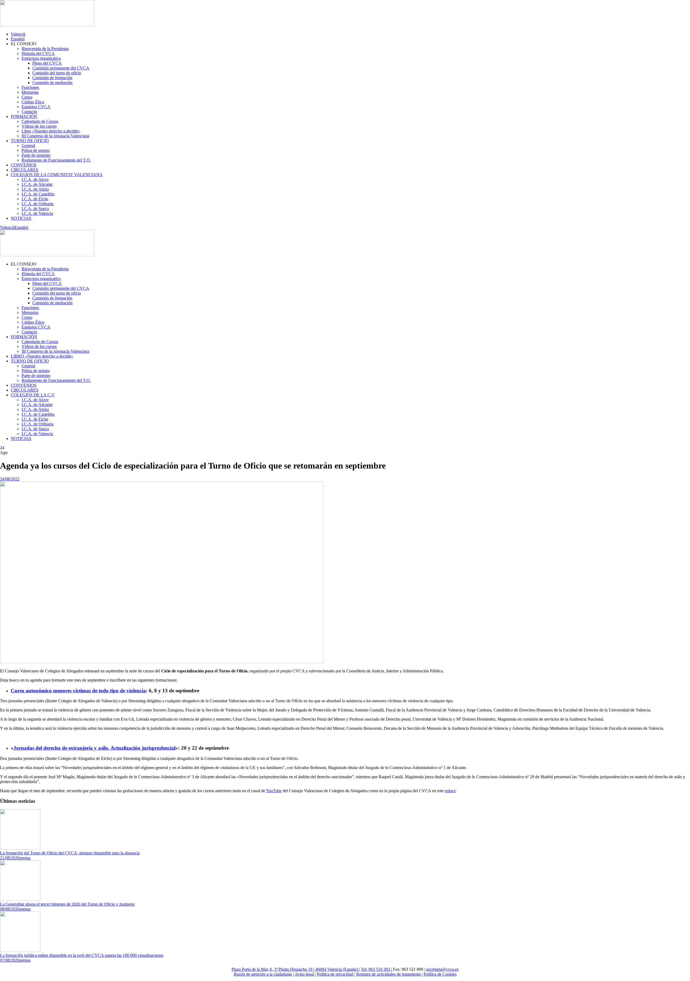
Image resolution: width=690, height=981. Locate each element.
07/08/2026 (9, 960)
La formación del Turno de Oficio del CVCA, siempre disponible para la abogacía (70, 853)
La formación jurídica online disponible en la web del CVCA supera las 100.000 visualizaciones (81, 955)
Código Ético (33, 102)
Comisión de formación (52, 77)
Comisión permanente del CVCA (60, 68)
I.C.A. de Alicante (37, 184)
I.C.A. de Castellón (38, 194)
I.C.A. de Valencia (37, 213)
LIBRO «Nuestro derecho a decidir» (42, 356)
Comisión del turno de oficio (56, 73)
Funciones (30, 87)
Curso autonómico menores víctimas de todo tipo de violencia (78, 690)
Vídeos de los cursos (39, 126)
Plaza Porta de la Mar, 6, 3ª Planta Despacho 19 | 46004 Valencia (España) (295, 969)
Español (18, 39)
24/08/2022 (9, 479)
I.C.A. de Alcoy (35, 179)
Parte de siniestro (36, 155)
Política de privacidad (335, 974)
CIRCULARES (24, 169)
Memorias (30, 92)
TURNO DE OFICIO (30, 140)
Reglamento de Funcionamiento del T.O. (56, 160)
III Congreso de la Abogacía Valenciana (55, 136)
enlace (450, 790)
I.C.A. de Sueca (35, 208)
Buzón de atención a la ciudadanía (263, 974)
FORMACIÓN (24, 116)
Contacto (29, 111)
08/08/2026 (9, 909)
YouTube (274, 790)
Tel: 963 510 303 (376, 969)
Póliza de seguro (36, 150)
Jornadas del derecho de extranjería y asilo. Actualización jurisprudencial (94, 748)
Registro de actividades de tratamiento (389, 974)
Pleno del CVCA (47, 63)
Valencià (18, 34)
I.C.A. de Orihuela (37, 203)
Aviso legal (305, 974)
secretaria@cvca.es (442, 969)
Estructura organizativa (41, 58)
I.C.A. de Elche (35, 199)
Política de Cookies (440, 974)
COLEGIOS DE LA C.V (33, 395)
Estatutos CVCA (36, 106)
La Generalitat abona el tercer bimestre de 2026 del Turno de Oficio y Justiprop (67, 904)
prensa (24, 858)
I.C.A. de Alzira (35, 189)
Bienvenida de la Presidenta (45, 48)
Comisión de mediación (52, 82)
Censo (27, 97)
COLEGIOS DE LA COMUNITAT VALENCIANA (57, 174)
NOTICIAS (21, 218)
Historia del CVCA (38, 53)
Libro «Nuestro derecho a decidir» (51, 131)
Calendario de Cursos (40, 121)
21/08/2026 (9, 858)
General (28, 145)
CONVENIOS (23, 165)
